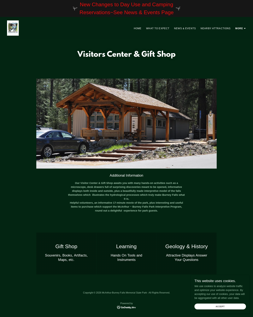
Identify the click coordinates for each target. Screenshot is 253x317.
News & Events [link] (185, 28)
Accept (220, 306)
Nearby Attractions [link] (216, 28)
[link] (13, 27)
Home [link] (138, 28)
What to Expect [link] (157, 28)
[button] (240, 28)
